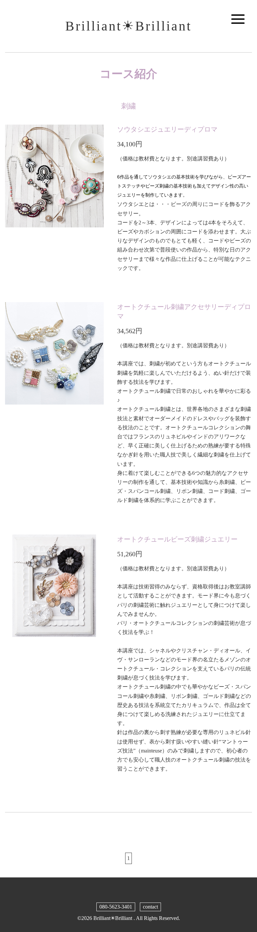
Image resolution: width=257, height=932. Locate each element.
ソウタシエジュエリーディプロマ (167, 129)
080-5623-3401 (115, 907)
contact (150, 907)
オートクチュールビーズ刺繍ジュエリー (177, 539)
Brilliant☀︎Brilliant (128, 25)
